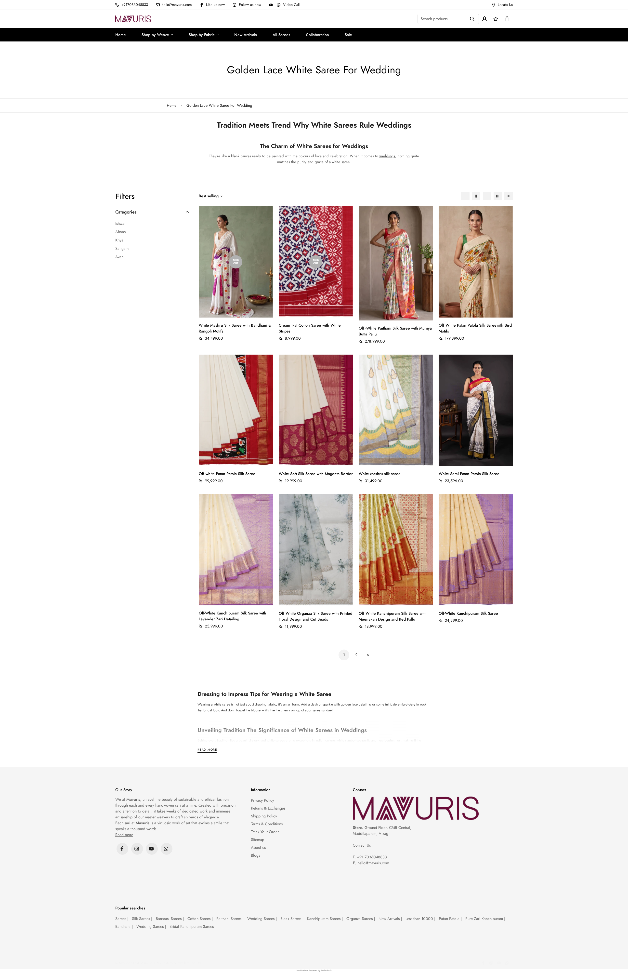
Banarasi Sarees (170, 918)
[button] (506, 19)
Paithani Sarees (230, 918)
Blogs (255, 855)
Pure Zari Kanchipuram (485, 918)
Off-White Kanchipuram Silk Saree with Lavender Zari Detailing (232, 616)
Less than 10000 (420, 918)
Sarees (121, 918)
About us (258, 847)
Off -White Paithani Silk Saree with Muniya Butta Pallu (395, 331)
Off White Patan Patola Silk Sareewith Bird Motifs (475, 328)
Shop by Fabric (202, 35)
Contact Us (362, 845)
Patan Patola (450, 918)
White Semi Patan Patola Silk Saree (469, 474)
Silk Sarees (142, 918)
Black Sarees (291, 918)
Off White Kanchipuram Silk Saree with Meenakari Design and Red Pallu (393, 616)
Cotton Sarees (200, 918)
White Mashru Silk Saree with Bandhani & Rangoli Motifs (235, 328)
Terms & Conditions (267, 824)
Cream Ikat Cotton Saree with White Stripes (310, 328)
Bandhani (124, 926)
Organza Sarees (360, 918)
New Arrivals (245, 35)
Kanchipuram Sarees (325, 918)
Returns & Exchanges (268, 808)
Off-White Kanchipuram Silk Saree (468, 613)
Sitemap (257, 839)
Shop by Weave (155, 35)
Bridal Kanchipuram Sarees (192, 926)
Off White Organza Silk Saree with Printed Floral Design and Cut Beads (315, 616)
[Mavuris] (133, 19)
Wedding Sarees (262, 918)
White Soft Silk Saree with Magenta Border (316, 474)
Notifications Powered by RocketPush (314, 970)
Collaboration (317, 35)
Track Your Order (265, 832)
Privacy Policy (262, 800)
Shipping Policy (264, 816)
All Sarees (281, 35)
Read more (207, 750)
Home (120, 35)
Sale (348, 35)
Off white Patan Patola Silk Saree (227, 474)
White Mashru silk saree (380, 474)
